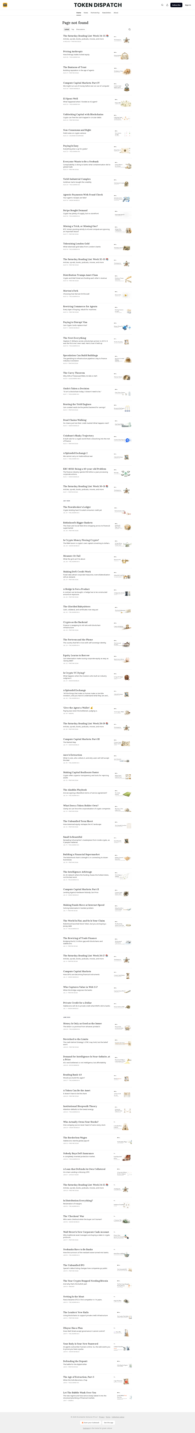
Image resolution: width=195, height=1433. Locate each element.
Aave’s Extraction (72, 755)
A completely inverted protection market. (79, 1156)
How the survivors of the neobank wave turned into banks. (86, 1252)
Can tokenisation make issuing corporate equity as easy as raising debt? (85, 659)
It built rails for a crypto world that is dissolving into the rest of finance (86, 440)
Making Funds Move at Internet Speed (83, 905)
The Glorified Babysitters (76, 606)
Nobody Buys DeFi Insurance (78, 1153)
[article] (97, 40)
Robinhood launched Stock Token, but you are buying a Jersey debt (84, 925)
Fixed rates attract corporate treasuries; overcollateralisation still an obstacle (86, 576)
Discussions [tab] (80, 29)
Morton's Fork (70, 290)
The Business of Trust (74, 67)
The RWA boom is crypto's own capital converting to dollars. (86, 543)
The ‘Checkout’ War (73, 1216)
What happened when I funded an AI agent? (80, 102)
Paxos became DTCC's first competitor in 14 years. (82, 1299)
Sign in (188, 5)
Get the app (108, 1423)
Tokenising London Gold (76, 243)
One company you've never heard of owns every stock (84, 1125)
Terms (108, 1417)
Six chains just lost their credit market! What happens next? (86, 423)
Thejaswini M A (74, 57)
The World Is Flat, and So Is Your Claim (84, 920)
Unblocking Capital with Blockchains (83, 114)
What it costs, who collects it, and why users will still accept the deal (86, 759)
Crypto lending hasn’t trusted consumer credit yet (82, 510)
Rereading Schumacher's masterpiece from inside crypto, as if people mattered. (86, 841)
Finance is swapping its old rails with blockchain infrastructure (81, 626)
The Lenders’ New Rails (75, 1312)
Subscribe (176, 5)
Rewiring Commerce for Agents (80, 306)
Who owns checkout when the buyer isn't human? (82, 1219)
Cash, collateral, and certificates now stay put (80, 609)
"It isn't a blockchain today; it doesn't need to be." (82, 391)
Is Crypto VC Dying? (74, 672)
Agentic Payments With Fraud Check (83, 194)
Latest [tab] (67, 29)
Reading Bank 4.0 (72, 1074)
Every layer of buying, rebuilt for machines (79, 309)
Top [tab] (72, 29)
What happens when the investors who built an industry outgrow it (85, 677)
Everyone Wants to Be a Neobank (81, 161)
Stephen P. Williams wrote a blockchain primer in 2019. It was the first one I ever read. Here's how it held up (85, 342)
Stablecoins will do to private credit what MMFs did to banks (86, 1006)
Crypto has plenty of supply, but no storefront (81, 213)
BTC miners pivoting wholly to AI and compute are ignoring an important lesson (86, 230)
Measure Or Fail (71, 556)
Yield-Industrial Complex (77, 179)
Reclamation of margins (72, 1203)
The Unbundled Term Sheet (78, 821)
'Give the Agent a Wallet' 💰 (78, 707)
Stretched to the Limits (75, 1039)
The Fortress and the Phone (78, 639)
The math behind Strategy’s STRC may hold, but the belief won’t (85, 1043)
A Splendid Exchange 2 (75, 453)
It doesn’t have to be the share (75, 1093)
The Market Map (69, 742)
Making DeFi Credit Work (77, 571)
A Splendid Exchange (74, 690)
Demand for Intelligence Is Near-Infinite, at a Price (86, 1058)
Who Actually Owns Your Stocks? (81, 1122)
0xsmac (71, 1400)
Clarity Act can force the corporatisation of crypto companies (86, 808)
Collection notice (118, 1417)
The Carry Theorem (74, 372)
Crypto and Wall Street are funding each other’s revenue (85, 278)
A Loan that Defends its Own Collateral (84, 1169)
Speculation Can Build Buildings (80, 355)
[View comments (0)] (80, 44)
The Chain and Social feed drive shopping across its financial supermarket (86, 527)
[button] (78, 12)
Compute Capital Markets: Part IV (81, 82)
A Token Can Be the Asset (76, 1090)
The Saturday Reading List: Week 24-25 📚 (85, 1184)
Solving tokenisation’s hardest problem (78, 908)
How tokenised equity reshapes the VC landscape (82, 824)
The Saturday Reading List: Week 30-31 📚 (85, 486)
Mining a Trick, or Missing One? (80, 226)
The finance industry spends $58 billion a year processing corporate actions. (85, 473)
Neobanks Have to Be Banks (78, 1249)
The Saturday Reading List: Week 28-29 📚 (85, 723)
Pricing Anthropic (73, 51)
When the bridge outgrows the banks (77, 990)
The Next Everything (74, 338)
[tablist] (74, 29)
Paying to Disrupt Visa (75, 322)
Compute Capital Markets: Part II (81, 889)
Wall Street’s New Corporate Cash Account (86, 1232)
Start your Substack (91, 1423)
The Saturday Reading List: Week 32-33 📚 (86, 259)
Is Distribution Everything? (78, 1200)
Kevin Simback (74, 1065)
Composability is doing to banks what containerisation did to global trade (86, 165)
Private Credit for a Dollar (77, 1002)
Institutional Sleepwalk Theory (80, 1106)
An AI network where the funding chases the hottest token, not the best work (86, 876)
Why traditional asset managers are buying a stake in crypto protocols (86, 1236)
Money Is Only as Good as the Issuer (82, 1023)
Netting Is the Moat (73, 1296)
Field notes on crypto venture (74, 133)
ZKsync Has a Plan (73, 1328)
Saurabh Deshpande (76, 136)
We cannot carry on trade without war (78, 456)
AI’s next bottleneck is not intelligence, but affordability (84, 1062)
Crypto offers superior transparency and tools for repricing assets (86, 776)
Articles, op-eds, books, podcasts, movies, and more (83, 39)
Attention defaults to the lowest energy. (78, 1109)
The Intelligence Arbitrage (77, 871)
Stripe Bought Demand (75, 210)
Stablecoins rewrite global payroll (76, 1141)
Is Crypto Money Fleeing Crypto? (81, 540)
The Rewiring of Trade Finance (80, 938)
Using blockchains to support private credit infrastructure (85, 1315)
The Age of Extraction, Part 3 (78, 1377)
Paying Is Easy (71, 145)
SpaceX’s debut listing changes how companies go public (85, 1268)
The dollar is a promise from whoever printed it (81, 1026)
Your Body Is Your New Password (80, 1343)
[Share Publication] (167, 5)
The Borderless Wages (75, 1137)
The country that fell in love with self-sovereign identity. (84, 643)
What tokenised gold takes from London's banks (82, 247)
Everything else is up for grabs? (75, 149)
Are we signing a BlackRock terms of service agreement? (85, 793)
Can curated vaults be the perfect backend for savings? (84, 407)
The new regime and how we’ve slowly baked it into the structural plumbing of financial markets (84, 1397)
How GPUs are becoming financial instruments (81, 974)
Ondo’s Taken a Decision (76, 388)
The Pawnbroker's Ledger (77, 507)
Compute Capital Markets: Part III (81, 739)
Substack (86, 1428)
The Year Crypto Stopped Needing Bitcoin (85, 1280)
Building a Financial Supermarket (81, 854)
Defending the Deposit (75, 1361)
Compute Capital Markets (77, 971)
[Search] (162, 5)
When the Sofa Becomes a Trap (75, 1380)
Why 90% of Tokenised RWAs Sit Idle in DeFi (80, 376)
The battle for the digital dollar (75, 1364)
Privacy (101, 1417)
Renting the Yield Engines (77, 404)
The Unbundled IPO (73, 1265)
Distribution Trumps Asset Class (80, 275)
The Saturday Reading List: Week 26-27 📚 (85, 955)
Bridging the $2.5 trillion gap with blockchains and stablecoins (83, 942)
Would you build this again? (74, 1078)
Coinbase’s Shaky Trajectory (78, 435)
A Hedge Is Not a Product (76, 589)
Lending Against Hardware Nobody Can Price (80, 892)
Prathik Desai (76, 41)
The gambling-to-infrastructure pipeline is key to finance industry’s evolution (85, 359)
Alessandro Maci (75, 378)
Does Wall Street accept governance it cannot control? (84, 1331)
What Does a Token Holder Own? (81, 805)
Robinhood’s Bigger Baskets (77, 522)
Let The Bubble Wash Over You (79, 1392)
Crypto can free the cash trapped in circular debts (82, 117)
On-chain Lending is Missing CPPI (76, 1172)
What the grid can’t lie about (74, 559)
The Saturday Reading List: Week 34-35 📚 (86, 35)
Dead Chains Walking (74, 420)
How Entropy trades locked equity (76, 54)
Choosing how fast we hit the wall (76, 294)
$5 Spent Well (70, 98)
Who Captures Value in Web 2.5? (80, 987)
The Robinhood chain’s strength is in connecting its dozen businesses (85, 858)
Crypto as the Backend (75, 622)
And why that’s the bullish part (75, 1284)
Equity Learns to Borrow (76, 655)
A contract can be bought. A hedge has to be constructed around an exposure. (85, 593)
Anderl (71, 713)
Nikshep (71, 1286)
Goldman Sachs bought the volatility (77, 182)
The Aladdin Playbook (75, 789)
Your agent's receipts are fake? (75, 198)
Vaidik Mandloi (74, 88)
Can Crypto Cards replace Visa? (75, 325)
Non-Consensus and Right (77, 130)
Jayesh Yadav (74, 1175)
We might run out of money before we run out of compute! (86, 86)
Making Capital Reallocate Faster (81, 772)
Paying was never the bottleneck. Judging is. (80, 711)
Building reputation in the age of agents (78, 70)
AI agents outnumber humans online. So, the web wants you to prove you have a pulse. (86, 1348)
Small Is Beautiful (72, 837)
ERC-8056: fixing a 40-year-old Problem (84, 468)
